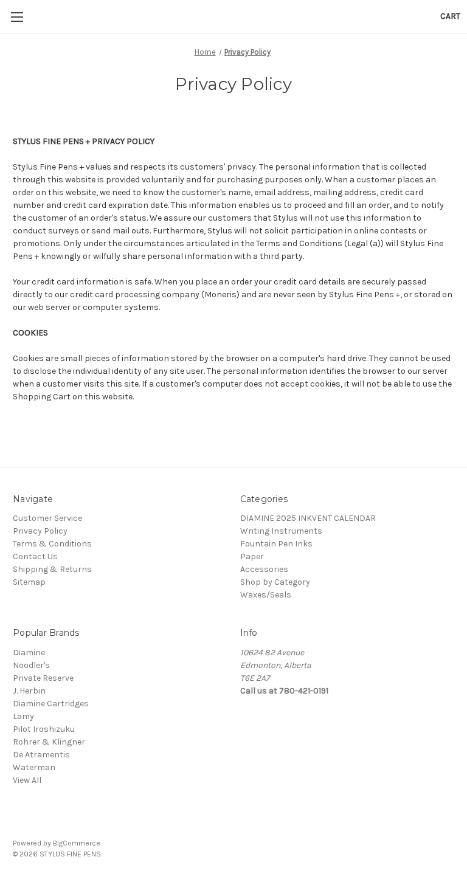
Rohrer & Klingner (49, 742)
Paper (252, 556)
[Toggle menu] (16, 16)
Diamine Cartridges (51, 703)
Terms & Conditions (52, 544)
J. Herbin (29, 691)
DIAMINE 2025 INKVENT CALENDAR (308, 518)
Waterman (34, 767)
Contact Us (35, 556)
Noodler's (31, 665)
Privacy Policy (40, 531)
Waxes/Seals (265, 595)
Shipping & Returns (52, 569)
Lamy (23, 716)
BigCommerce (76, 843)
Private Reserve (43, 678)
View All (27, 780)
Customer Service (47, 518)
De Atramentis (41, 754)
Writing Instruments (281, 531)
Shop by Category (275, 582)
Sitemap (29, 582)
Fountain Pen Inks (276, 544)
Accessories (264, 569)
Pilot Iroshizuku (44, 729)
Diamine (29, 652)
